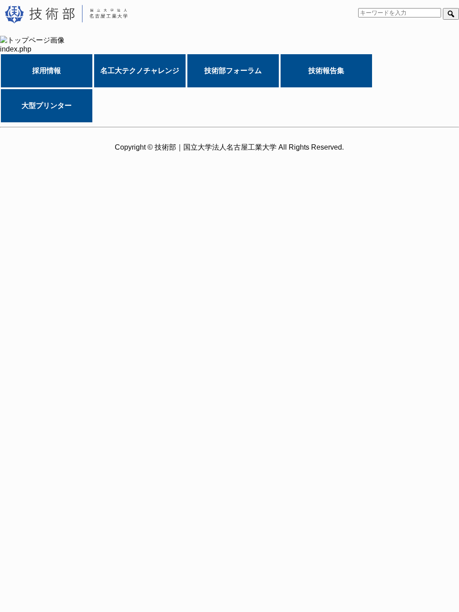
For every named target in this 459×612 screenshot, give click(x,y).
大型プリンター (47, 105)
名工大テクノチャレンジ (139, 70)
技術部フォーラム (233, 70)
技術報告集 (326, 70)
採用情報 (46, 70)
